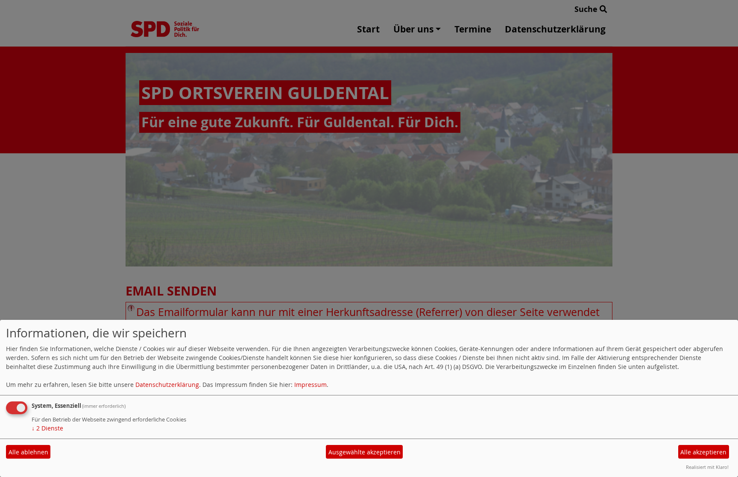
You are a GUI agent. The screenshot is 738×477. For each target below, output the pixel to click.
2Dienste (47, 428)
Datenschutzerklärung (167, 384)
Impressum (310, 384)
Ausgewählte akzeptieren (364, 452)
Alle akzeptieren (703, 452)
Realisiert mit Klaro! (707, 467)
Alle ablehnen (28, 452)
